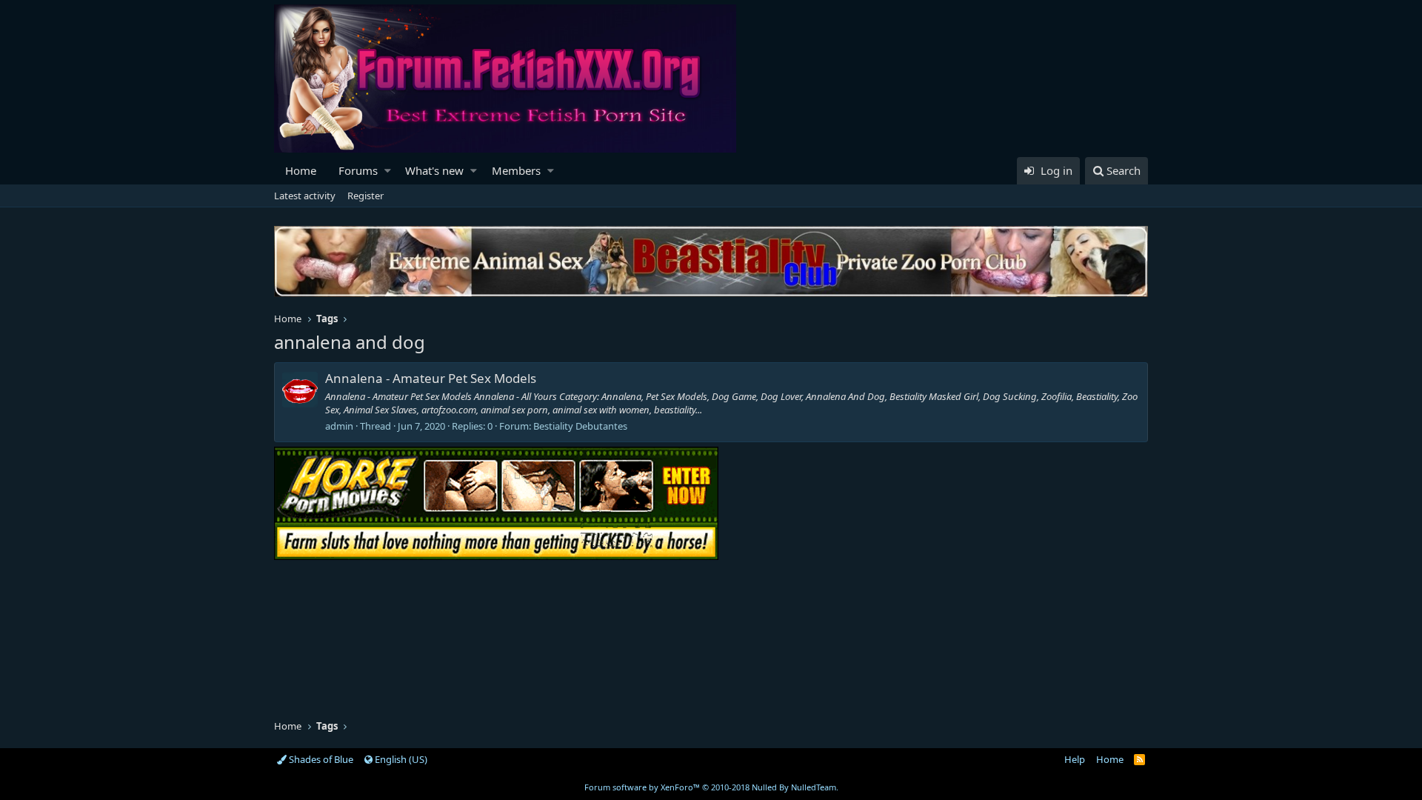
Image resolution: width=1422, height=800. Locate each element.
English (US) (400, 759)
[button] (388, 170)
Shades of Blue (320, 759)
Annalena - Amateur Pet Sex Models (430, 378)
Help (1074, 759)
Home (300, 170)
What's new (434, 170)
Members (516, 170)
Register (365, 195)
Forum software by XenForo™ (711, 787)
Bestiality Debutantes (580, 426)
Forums (358, 170)
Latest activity (305, 195)
